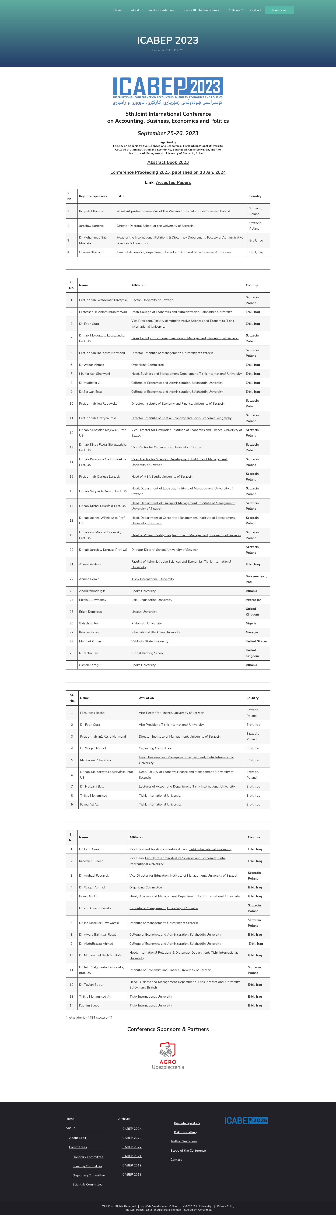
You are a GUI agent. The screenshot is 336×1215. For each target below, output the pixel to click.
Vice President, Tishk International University (171, 725)
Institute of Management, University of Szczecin (164, 908)
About (135, 10)
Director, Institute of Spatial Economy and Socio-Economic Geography (181, 418)
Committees (78, 1147)
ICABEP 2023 (132, 1138)
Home (117, 10)
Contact (255, 10)
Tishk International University (152, 579)
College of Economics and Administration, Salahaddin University (177, 383)
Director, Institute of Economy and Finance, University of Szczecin (178, 403)
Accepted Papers (173, 182)
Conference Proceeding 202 (138, 172)
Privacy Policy (225, 1206)
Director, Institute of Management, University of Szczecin (172, 353)
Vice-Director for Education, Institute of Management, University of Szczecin (184, 875)
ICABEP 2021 (132, 1156)
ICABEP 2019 (132, 1165)
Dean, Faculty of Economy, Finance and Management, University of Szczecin (185, 338)
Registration (279, 10)
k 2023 (168, 162)
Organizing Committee (89, 1175)
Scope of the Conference (201, 10)
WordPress (204, 1210)
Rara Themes (172, 1210)
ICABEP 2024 (132, 1129)
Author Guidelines (161, 10)
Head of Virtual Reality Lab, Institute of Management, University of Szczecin (186, 535)
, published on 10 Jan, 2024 (196, 172)
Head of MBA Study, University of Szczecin (161, 476)
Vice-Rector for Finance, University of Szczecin (171, 713)
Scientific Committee (88, 1184)
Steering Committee (87, 1166)
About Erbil (77, 1138)
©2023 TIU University (197, 1206)
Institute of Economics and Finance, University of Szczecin (170, 970)
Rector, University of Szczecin (152, 300)
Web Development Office (161, 1206)
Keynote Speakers (187, 1123)
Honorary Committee (88, 1157)
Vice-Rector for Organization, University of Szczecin (167, 447)
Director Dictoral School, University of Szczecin (164, 550)
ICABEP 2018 (132, 1174)
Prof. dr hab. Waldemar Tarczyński (103, 300)
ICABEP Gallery (185, 1132)
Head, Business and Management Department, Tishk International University (186, 374)
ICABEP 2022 (132, 1147)
